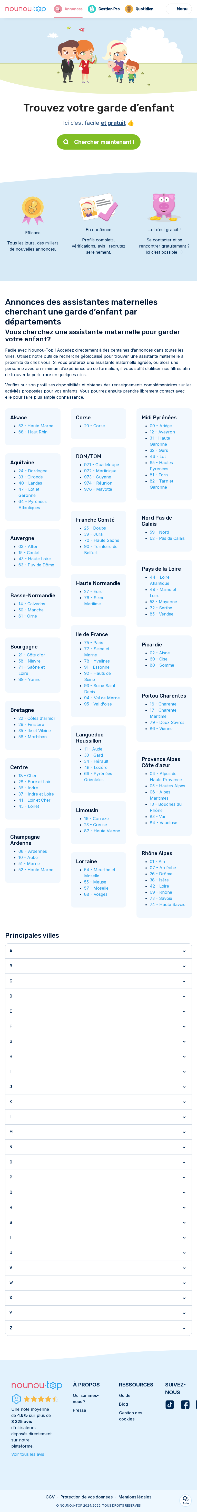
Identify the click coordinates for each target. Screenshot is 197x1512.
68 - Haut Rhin (32, 431)
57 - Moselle (96, 888)
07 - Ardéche (163, 867)
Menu (182, 8)
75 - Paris (93, 642)
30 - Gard (93, 755)
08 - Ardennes (32, 851)
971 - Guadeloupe (101, 464)
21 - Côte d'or (31, 654)
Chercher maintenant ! (104, 142)
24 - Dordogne (32, 470)
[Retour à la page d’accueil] (25, 9)
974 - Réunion (98, 483)
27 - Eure (93, 591)
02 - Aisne (160, 652)
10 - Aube (28, 857)
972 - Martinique (100, 470)
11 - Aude (93, 749)
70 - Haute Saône (101, 540)
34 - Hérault (96, 761)
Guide (125, 1395)
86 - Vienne (161, 728)
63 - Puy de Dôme (36, 564)
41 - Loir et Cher (34, 800)
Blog (123, 1404)
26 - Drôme (161, 873)
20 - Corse (94, 425)
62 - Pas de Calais (167, 538)
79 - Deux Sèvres (167, 722)
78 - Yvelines (97, 661)
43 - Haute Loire (34, 558)
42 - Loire (159, 886)
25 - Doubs (95, 528)
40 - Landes (30, 483)
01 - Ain (157, 861)
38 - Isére (159, 879)
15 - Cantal (28, 552)
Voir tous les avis (27, 1454)
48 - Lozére (95, 767)
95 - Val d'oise (98, 704)
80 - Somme (162, 665)
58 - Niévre (29, 661)
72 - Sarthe (161, 607)
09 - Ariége (161, 425)
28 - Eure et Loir (34, 781)
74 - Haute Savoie (167, 904)
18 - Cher (27, 775)
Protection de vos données (87, 1496)
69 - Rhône (161, 892)
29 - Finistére (31, 724)
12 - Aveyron (162, 431)
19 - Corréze (96, 818)
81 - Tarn (159, 474)
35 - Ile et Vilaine (34, 730)
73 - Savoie (161, 898)
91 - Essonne (97, 667)
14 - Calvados (31, 603)
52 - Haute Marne (35, 425)
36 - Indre (28, 787)
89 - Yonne (29, 679)
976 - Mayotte (98, 489)
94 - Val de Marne (102, 697)
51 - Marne (29, 863)
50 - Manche (31, 609)
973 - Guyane (97, 476)
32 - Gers (159, 450)
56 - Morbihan (32, 736)
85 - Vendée (161, 614)
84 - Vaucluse (163, 822)
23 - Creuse (95, 824)
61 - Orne (27, 616)
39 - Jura (93, 534)
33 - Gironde (30, 476)
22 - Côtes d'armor (36, 718)
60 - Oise (159, 659)
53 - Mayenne (163, 601)
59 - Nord (159, 532)
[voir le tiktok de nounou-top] (169, 1404)
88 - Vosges (95, 894)
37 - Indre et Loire (36, 794)
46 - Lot (158, 456)
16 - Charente (163, 704)
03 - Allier (28, 546)
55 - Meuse (95, 881)
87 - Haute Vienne (102, 830)
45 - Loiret (28, 806)
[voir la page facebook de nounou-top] (185, 1404)
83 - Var (158, 816)
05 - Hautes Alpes (167, 785)
